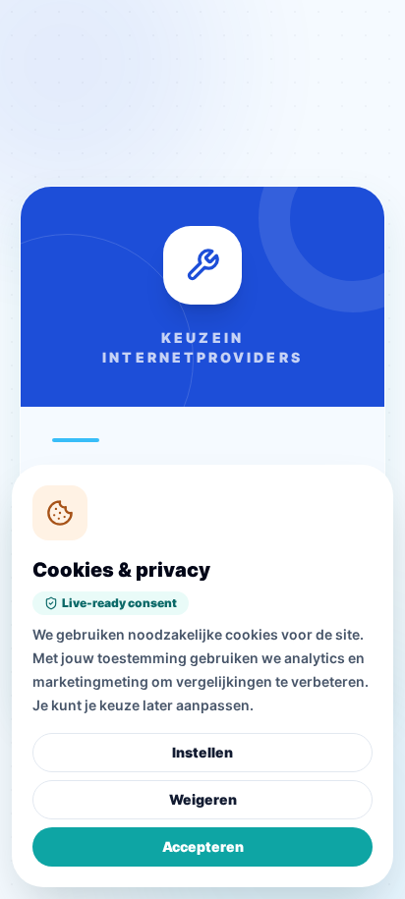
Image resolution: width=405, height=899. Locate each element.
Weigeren (203, 799)
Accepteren (203, 846)
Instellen (202, 752)
